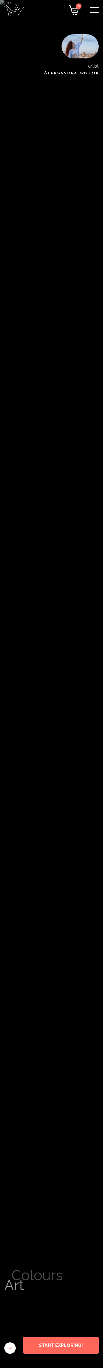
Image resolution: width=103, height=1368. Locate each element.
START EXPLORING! (61, 1345)
